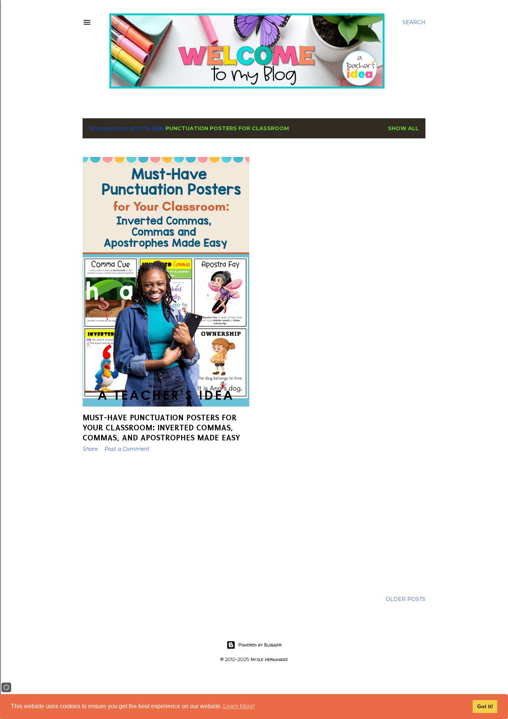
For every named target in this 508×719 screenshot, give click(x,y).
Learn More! (239, 706)
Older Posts (405, 599)
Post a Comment (127, 449)
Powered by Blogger (260, 645)
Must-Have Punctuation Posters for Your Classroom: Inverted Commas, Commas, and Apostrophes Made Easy (161, 428)
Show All (403, 128)
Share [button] (90, 449)
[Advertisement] (166, 523)
